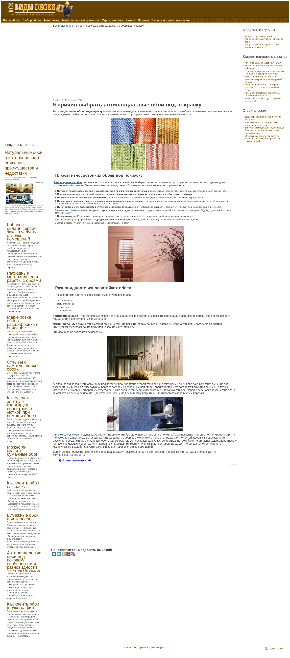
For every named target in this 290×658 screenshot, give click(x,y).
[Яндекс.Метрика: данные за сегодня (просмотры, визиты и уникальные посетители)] (274, 648)
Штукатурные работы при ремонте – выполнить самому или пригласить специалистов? (263, 139)
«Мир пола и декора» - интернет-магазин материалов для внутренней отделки (263, 79)
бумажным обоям (78, 210)
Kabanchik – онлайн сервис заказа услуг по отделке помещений (22, 231)
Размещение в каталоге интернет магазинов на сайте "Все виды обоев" (264, 86)
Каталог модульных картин (258, 36)
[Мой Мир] (68, 554)
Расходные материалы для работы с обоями (24, 277)
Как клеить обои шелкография (23, 605)
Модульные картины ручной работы (263, 44)
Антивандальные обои (68, 182)
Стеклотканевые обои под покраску (75, 434)
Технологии (51, 20)
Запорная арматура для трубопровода (264, 127)
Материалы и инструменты (80, 20)
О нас (248, 90)
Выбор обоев (31, 20)
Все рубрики (141, 647)
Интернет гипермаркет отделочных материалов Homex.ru (262, 94)
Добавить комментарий (75, 460)
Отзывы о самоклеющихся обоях (23, 366)
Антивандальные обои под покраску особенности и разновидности (24, 560)
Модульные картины (255, 47)
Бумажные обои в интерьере (23, 517)
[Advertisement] (26, 81)
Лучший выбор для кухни (190, 197)
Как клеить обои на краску (23, 484)
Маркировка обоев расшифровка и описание (22, 322)
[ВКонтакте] (54, 554)
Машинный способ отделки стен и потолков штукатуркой (262, 123)
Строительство (112, 20)
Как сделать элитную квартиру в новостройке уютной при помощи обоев (21, 406)
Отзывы (143, 20)
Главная (127, 647)
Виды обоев (11, 20)
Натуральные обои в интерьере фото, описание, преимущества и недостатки (24, 163)
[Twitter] (59, 554)
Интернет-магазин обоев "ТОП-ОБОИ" (264, 63)
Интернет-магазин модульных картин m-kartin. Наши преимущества (265, 72)
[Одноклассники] (64, 554)
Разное (130, 20)
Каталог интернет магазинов (171, 20)
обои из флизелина (133, 390)
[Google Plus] (73, 554)
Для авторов (157, 647)
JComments (233, 465)
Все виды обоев (63, 25)
